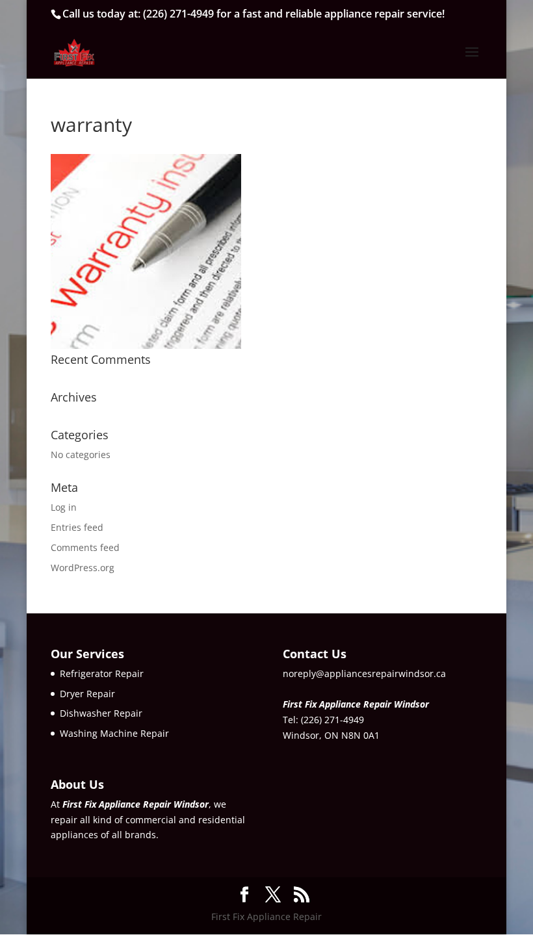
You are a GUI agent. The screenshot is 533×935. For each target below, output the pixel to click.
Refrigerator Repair (102, 673)
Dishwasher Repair (101, 713)
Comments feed (85, 547)
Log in (64, 507)
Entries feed (77, 527)
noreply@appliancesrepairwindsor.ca (364, 673)
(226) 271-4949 (178, 13)
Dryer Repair (87, 693)
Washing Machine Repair (114, 733)
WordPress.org (82, 567)
